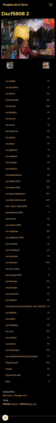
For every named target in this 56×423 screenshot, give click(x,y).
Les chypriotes (27, 131)
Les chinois (27, 125)
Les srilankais (27, 312)
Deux (27, 381)
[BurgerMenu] (50, 4)
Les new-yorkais (27, 269)
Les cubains (27, 137)
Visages (27, 369)
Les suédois (27, 319)
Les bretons (27, 119)
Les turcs (27, 331)
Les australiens (27, 87)
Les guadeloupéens (27, 175)
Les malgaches (27, 231)
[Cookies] (5, 418)
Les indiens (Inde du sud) (27, 200)
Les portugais (27, 287)
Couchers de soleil (27, 375)
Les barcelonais (27, 100)
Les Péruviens (27, 281)
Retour (28, 65)
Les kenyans (27, 219)
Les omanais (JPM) (27, 275)
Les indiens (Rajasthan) (27, 194)
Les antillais (27, 81)
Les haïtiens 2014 (27, 181)
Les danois (27, 144)
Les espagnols (27, 156)
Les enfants (27, 344)
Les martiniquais (27, 250)
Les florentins (27, 169)
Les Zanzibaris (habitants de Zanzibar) (27, 356)
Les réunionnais (27, 294)
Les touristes (27, 337)
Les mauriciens (27, 256)
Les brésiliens (27, 112)
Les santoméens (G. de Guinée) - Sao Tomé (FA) (27, 306)
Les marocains (27, 244)
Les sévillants (27, 300)
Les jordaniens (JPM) (27, 212)
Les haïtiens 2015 (27, 187)
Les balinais (27, 94)
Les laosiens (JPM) (27, 225)
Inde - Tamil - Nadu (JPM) (27, 206)
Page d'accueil (27, 362)
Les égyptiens (27, 150)
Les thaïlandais (27, 325)
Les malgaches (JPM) (27, 237)
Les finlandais (27, 162)
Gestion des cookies (28, 419)
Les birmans (27, 106)
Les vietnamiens (27, 350)
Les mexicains (27, 262)
